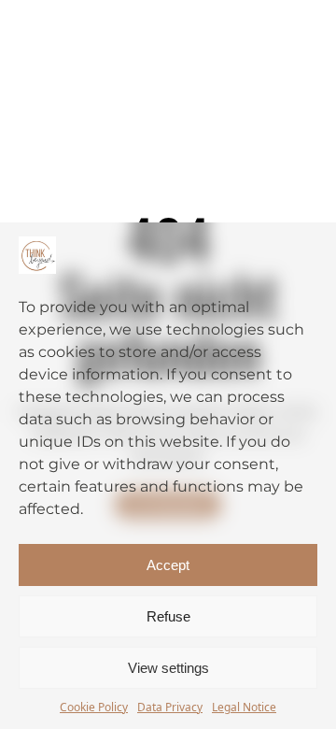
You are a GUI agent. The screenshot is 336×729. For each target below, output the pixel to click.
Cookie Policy (94, 707)
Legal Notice (244, 707)
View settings (168, 668)
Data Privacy (170, 707)
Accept (168, 565)
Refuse (168, 616)
